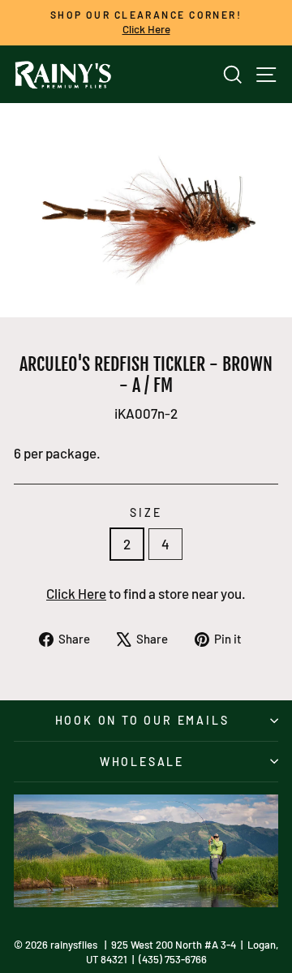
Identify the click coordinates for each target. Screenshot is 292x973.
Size (145, 512)
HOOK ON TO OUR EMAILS (142, 720)
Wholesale (142, 761)
